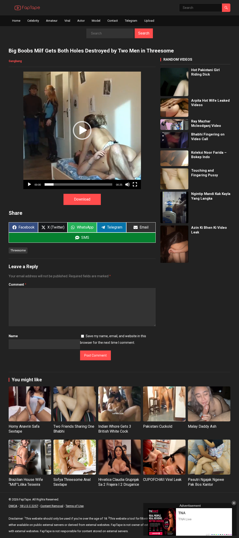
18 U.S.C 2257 (29, 506)
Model (96, 20)
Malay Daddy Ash (202, 426)
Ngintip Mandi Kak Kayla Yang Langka (210, 196)
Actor (81, 20)
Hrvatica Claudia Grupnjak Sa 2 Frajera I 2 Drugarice (118, 482)
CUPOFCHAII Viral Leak (162, 479)
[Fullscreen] (135, 184)
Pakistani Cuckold (157, 426)
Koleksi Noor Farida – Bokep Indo (209, 154)
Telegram (131, 20)
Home (16, 20)
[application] (82, 130)
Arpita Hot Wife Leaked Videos (210, 102)
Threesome (18, 250)
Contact (112, 20)
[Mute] (127, 184)
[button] (82, 130)
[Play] (29, 184)
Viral (67, 20)
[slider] (78, 184)
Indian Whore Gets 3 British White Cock (114, 429)
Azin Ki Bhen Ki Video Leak (209, 230)
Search (143, 33)
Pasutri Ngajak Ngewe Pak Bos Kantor (206, 482)
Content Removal (51, 506)
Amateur (51, 20)
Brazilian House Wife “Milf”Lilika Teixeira (26, 482)
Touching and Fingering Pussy (204, 172)
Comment (17, 284)
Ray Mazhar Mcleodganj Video (206, 123)
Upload (149, 20)
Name (13, 336)
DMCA (13, 506)
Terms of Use (75, 506)
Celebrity (33, 20)
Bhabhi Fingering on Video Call (208, 136)
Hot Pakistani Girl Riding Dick (205, 72)
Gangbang (15, 61)
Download (82, 199)
